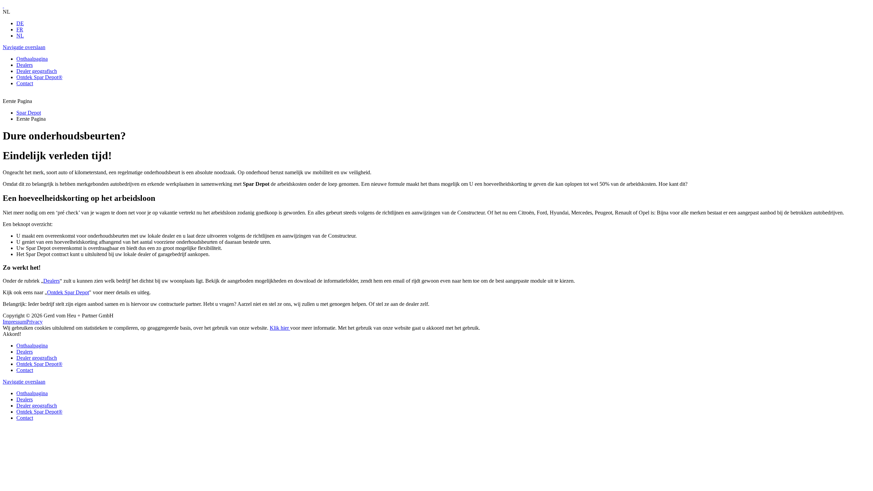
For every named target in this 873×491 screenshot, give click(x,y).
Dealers (51, 281)
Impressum (14, 322)
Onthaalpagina (32, 345)
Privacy (34, 322)
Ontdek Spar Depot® (39, 364)
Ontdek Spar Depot (68, 292)
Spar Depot (28, 113)
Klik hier (280, 328)
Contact (24, 370)
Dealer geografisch (36, 358)
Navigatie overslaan (24, 47)
